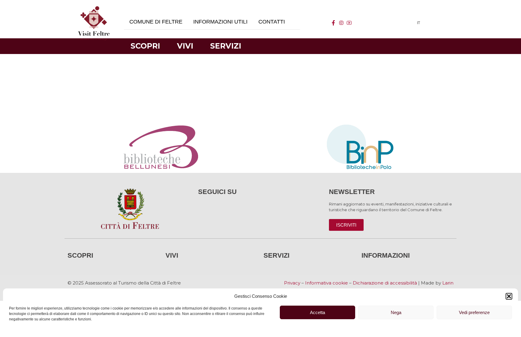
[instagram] (341, 23)
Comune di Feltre (155, 22)
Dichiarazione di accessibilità (385, 283)
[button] (509, 296)
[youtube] (349, 23)
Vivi (185, 45)
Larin (447, 283)
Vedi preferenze (474, 312)
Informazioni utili (220, 22)
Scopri (145, 45)
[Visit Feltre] (94, 90)
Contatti (271, 22)
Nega (396, 312)
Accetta (317, 312)
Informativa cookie (326, 283)
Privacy (292, 283)
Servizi (225, 45)
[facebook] (333, 23)
